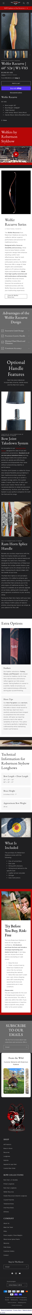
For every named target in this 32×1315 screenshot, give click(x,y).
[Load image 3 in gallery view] (24, 54)
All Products (7, 1144)
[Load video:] (16, 154)
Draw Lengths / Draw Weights (13, 1235)
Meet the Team (8, 1227)
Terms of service (12, 1302)
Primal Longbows (9, 1184)
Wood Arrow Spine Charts (12, 1239)
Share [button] (5, 120)
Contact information (17, 1305)
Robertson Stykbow (15, 1297)
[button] (4, 3)
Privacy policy (23, 1299)
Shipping (3, 74)
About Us (6, 1223)
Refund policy (14, 1299)
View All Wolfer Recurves (13, 296)
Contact (6, 1255)
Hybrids (6, 1160)
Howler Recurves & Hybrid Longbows (15, 1196)
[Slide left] (2, 55)
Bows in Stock (8, 1148)
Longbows (7, 1156)
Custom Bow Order (9, 1168)
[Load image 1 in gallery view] (7, 54)
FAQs (5, 1231)
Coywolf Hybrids (9, 1199)
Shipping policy (22, 1302)
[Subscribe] (26, 1047)
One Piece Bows (9, 1207)
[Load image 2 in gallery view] (15, 54)
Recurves (6, 1152)
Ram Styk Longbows (10, 1188)
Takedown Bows (9, 1203)
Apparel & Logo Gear (10, 1164)
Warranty (6, 1243)
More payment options (16, 92)
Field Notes (7, 1247)
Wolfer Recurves (9, 1192)
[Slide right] (30, 55)
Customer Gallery (9, 1251)
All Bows (6, 1211)
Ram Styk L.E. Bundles (11, 1180)
